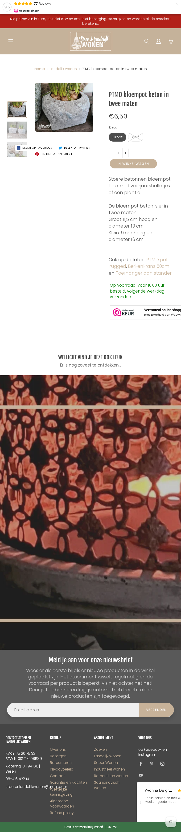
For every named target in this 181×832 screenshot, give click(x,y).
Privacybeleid (61, 769)
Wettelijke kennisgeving (61, 792)
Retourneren (61, 762)
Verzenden (156, 709)
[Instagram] (162, 764)
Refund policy (62, 812)
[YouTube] (141, 775)
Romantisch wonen (111, 775)
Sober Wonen (106, 762)
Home (39, 68)
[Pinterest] (152, 764)
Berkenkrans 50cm (148, 266)
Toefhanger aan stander (144, 273)
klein (136, 137)
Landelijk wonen (63, 68)
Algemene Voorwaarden (62, 804)
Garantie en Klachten (68, 782)
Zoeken (100, 749)
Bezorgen (58, 756)
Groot (117, 137)
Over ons (58, 749)
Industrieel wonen (109, 769)
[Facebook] (141, 764)
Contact (57, 775)
